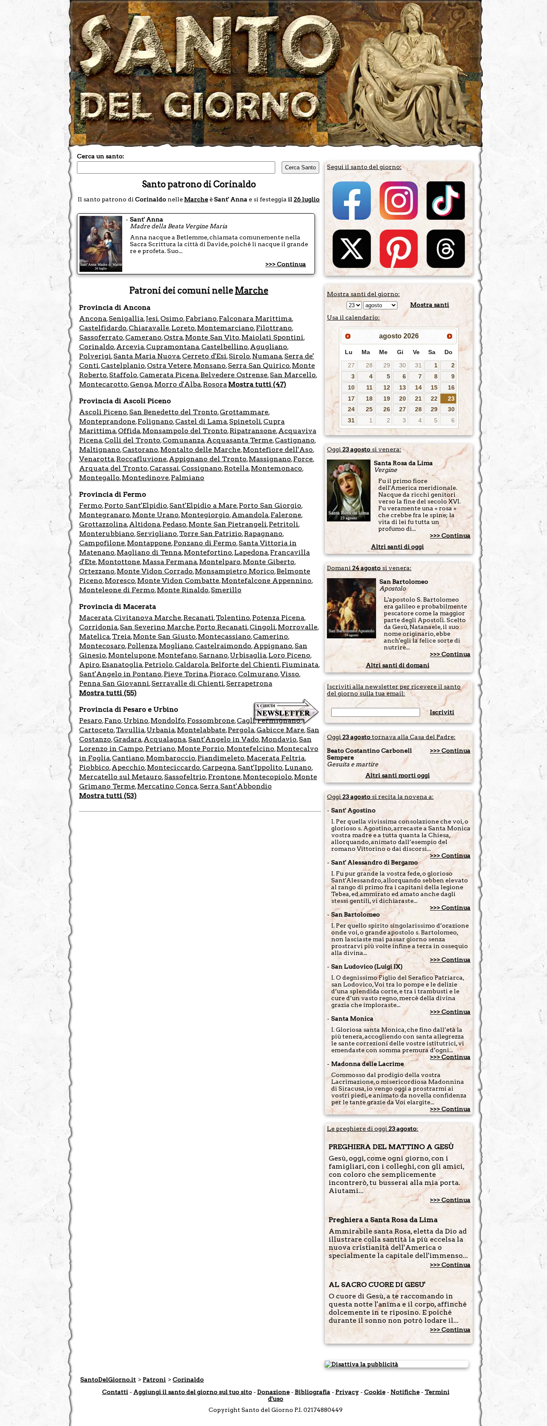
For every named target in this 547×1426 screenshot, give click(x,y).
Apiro (89, 665)
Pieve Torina (185, 674)
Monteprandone (107, 421)
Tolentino (233, 618)
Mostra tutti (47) (257, 384)
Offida (129, 431)
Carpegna (218, 767)
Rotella (236, 468)
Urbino (136, 720)
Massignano (270, 459)
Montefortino (208, 552)
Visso (289, 674)
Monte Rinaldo (183, 590)
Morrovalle (298, 627)
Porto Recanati (221, 627)
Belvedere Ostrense (234, 375)
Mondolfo (167, 720)
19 (386, 398)
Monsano (209, 365)
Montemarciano (225, 328)
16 (451, 387)
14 (418, 387)
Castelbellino (224, 347)
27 (351, 365)
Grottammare (244, 412)
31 (418, 365)
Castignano (295, 440)
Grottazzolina (103, 524)
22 (434, 398)
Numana (267, 356)
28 (369, 365)
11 (369, 387)
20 (402, 398)
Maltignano (99, 449)
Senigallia (126, 318)
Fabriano (201, 318)
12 (386, 387)
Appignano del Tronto (208, 459)
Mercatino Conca (167, 786)
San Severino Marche (157, 627)
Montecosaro (102, 646)
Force (303, 459)
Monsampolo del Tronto (184, 431)
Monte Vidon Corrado (155, 571)
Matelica (94, 636)
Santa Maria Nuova (146, 356)
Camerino (270, 636)
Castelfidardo (102, 328)
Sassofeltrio (185, 777)
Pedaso (174, 524)
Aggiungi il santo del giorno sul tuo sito (192, 1391)
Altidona (144, 524)
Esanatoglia (122, 665)
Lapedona (251, 552)
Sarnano (213, 655)
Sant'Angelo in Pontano (120, 674)
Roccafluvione (141, 459)
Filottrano (274, 328)
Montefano (177, 655)
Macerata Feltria (276, 758)
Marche (196, 199)
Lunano (298, 767)
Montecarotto (103, 384)
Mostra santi (429, 304)
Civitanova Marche (147, 618)
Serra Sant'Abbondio (236, 786)
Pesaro (90, 720)
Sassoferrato (101, 337)
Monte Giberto (268, 562)
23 (451, 398)
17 (351, 398)
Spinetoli (245, 421)
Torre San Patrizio (210, 534)
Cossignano (201, 468)
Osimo (171, 318)
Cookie (374, 1391)
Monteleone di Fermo (117, 590)
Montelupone (132, 655)
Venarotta (96, 459)
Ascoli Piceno (103, 412)
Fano (112, 720)
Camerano (143, 337)
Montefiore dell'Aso (278, 449)
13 (402, 387)
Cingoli (263, 627)
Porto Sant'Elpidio (135, 505)
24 (351, 409)
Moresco (120, 580)
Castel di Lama (201, 421)
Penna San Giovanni (114, 683)
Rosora (215, 384)
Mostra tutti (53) (108, 796)
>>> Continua (285, 264)
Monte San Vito (212, 337)
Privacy (347, 1391)
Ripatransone (252, 431)
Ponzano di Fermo (205, 543)
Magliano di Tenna (149, 552)
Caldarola (192, 665)
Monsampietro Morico (234, 571)
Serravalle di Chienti (187, 683)
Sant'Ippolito (260, 767)
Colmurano (258, 674)
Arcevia (130, 347)
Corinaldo (96, 347)
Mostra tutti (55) (108, 693)
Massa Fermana (169, 562)
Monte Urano (155, 515)
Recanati (198, 618)
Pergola (241, 730)
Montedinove (145, 478)
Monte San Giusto (164, 636)
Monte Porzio (200, 749)
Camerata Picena (168, 375)
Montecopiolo (267, 777)
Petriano (160, 749)
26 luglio (307, 199)
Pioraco (222, 674)
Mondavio (279, 739)
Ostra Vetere (169, 365)
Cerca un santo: (100, 156)
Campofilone (102, 543)
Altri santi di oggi (397, 546)
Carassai (164, 468)
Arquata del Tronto (113, 468)
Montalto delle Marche (200, 449)
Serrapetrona (249, 683)
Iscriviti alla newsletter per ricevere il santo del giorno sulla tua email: (394, 690)
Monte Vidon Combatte (178, 580)
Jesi (152, 318)
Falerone (286, 515)
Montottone (119, 562)
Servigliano (156, 534)
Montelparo (220, 562)
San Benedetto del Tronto (173, 412)
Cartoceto (96, 730)
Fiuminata (300, 665)
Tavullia (130, 730)
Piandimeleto (220, 758)
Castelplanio (123, 365)
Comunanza (183, 440)
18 (369, 398)
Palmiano (187, 478)
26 (386, 409)
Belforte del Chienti (245, 665)
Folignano (155, 421)
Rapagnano (263, 534)
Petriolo (158, 665)
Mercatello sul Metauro (120, 777)
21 (418, 398)
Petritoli (283, 524)
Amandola (250, 515)
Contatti (115, 1391)
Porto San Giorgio (270, 505)
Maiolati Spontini (272, 337)
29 (386, 365)
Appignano (272, 646)
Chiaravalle (149, 328)
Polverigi (95, 356)
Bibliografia (312, 1391)
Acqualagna (165, 739)
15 (434, 387)
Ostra (173, 337)
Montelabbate (201, 730)
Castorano (140, 449)
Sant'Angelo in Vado (223, 739)
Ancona (92, 318)
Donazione (273, 1391)
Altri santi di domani (397, 665)
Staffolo (123, 375)
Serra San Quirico (259, 365)
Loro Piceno (289, 655)
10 (351, 387)
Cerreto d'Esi (204, 356)
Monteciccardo (173, 767)
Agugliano (268, 347)
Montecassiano (224, 636)
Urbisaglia (248, 655)
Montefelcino (250, 749)
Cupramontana (172, 347)
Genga (141, 384)
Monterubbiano (106, 534)
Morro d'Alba (177, 384)
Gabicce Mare (280, 730)
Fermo (90, 505)
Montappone (149, 543)
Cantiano (128, 758)
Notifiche (405, 1391)
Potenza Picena (278, 618)
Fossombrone (211, 720)
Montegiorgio (205, 515)
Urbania (161, 730)
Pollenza (142, 646)
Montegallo (99, 478)
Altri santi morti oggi (397, 775)
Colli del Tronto (132, 440)
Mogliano (176, 646)
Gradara (127, 739)
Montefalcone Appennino (266, 580)
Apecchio (128, 767)
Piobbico (94, 767)
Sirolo (239, 356)
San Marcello (293, 375)
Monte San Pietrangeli (227, 524)
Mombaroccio (170, 758)
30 (402, 365)
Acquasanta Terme (239, 440)
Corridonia (98, 627)
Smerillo (226, 590)
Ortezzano (97, 571)
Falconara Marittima (255, 318)
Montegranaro (104, 515)
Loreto (183, 328)
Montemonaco (276, 468)
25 (369, 409)
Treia (121, 636)
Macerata (95, 618)
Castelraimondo (223, 646)
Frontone (224, 777)
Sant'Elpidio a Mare (203, 505)
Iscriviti (442, 712)
